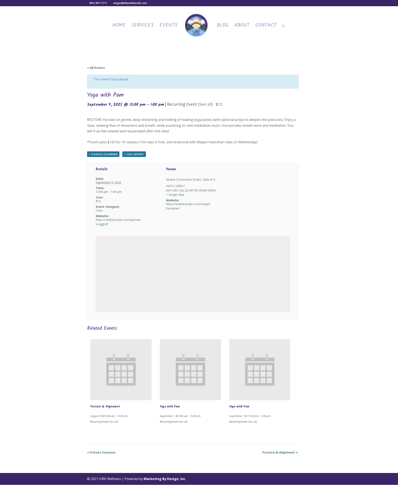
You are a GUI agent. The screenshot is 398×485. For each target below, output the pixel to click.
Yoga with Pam (170, 406)
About (241, 26)
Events (168, 26)
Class (99, 210)
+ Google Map (175, 195)
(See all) (205, 104)
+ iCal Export (134, 154)
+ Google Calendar (103, 154)
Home (119, 26)
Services (142, 26)
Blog (222, 26)
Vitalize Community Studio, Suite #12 (190, 179)
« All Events (96, 68)
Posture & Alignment (105, 406)
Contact (265, 26)
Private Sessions (101, 452)
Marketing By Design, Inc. (165, 478)
